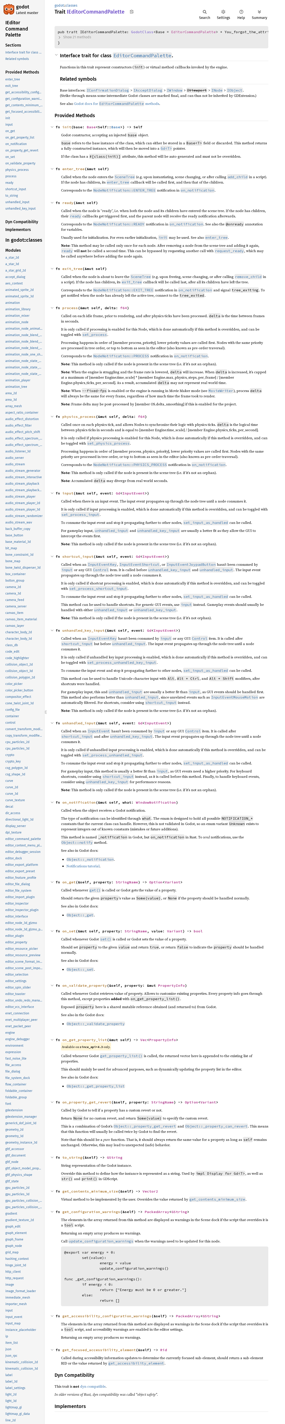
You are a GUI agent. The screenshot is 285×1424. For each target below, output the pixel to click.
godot (22, 7)
